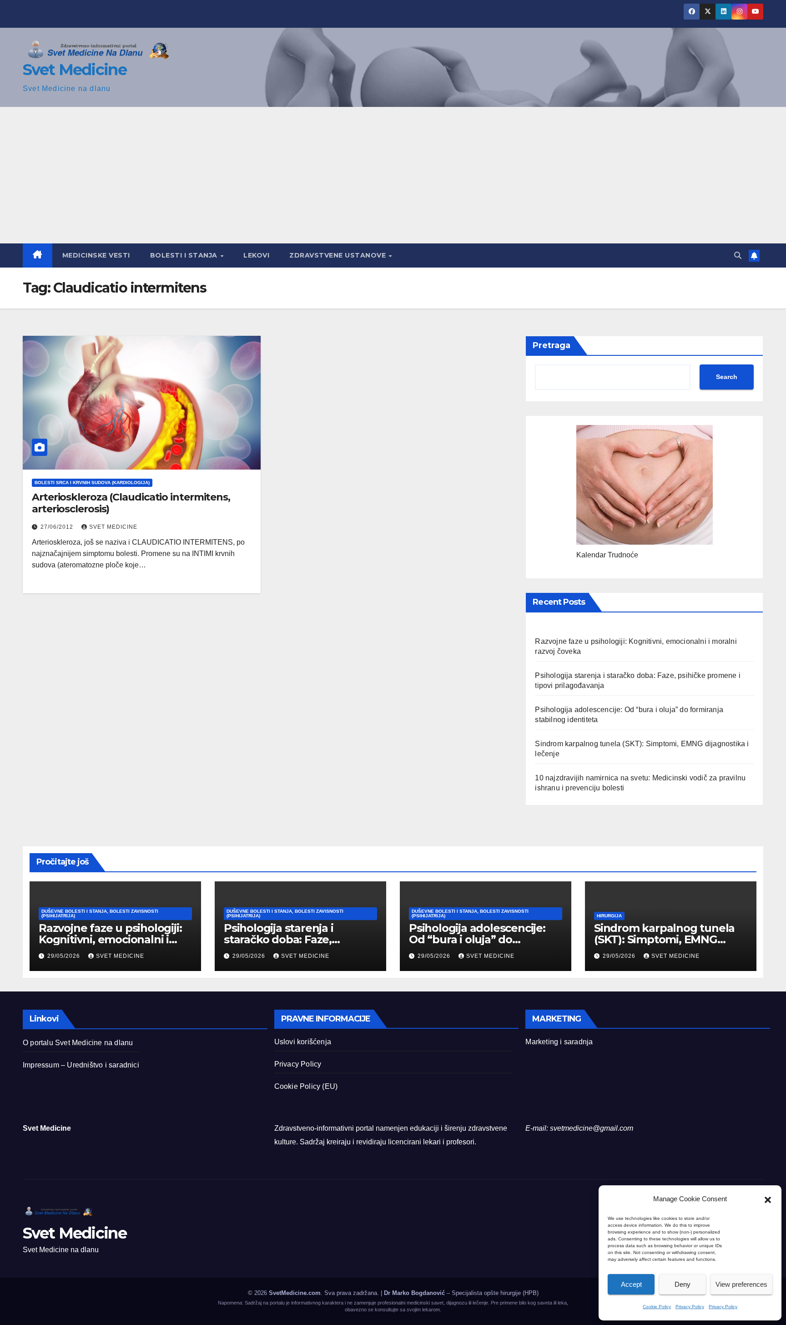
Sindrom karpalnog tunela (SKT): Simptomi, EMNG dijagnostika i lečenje (664, 939)
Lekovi (256, 255)
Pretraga (551, 345)
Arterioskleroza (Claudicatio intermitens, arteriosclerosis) (131, 503)
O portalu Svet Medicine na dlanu (78, 1043)
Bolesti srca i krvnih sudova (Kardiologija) (92, 482)
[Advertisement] (393, 175)
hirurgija (609, 915)
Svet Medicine (74, 69)
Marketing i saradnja (559, 1042)
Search (726, 376)
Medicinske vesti (96, 255)
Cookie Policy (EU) (306, 1086)
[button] (767, 1199)
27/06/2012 (57, 527)
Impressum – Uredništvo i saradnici (81, 1065)
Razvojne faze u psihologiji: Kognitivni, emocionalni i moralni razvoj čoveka (110, 939)
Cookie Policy (657, 1306)
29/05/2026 (64, 956)
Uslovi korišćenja (302, 1042)
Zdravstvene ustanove (338, 255)
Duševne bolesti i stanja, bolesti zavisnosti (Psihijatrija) (99, 913)
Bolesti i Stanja (185, 255)
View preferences (741, 1284)
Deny (682, 1284)
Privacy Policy (689, 1306)
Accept (631, 1284)
